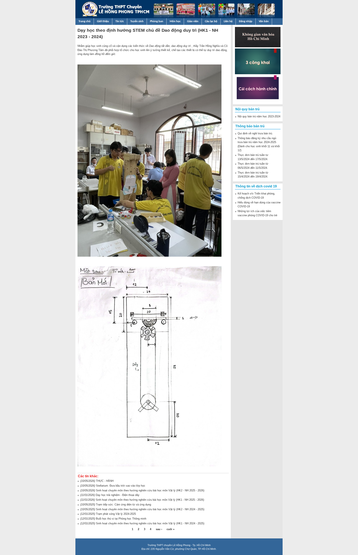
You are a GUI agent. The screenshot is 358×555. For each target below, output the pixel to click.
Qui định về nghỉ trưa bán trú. (255, 133)
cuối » (170, 529)
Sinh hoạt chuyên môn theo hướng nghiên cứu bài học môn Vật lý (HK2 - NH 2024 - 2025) (150, 509)
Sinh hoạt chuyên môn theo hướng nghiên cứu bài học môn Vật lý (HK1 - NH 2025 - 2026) (150, 499)
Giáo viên (192, 21)
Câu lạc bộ (211, 21)
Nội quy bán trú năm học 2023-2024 (259, 116)
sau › (159, 529)
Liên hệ (228, 21)
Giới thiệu (103, 21)
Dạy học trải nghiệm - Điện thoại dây (117, 495)
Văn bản (264, 21)
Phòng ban (156, 21)
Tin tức (119, 21)
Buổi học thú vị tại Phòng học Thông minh (121, 518)
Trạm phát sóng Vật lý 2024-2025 (116, 513)
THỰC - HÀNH (105, 480)
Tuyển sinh (137, 21)
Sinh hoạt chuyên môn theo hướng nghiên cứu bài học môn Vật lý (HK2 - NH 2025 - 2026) (150, 490)
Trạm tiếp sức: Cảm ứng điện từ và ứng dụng (123, 504)
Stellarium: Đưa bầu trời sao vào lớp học (120, 485)
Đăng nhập (245, 21)
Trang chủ (85, 21)
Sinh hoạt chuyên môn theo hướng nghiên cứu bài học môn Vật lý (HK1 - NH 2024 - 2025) (150, 523)
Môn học (175, 21)
